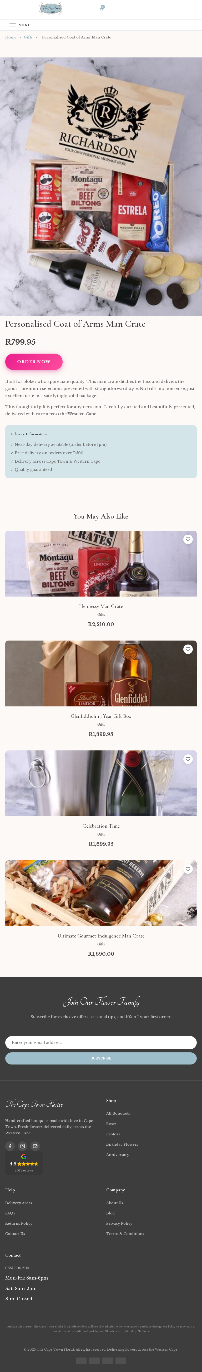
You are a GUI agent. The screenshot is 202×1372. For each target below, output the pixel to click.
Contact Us (15, 1234)
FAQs (10, 1213)
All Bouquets (118, 1113)
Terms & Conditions (125, 1234)
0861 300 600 (17, 1268)
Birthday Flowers (122, 1144)
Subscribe (101, 1058)
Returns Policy (18, 1223)
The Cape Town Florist (33, 1104)
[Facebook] (10, 1146)
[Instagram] (22, 1146)
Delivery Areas (18, 1203)
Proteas (113, 1134)
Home (11, 37)
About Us (114, 1203)
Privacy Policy (119, 1223)
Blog (110, 1213)
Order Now (34, 361)
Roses (111, 1124)
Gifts (28, 37)
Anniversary (117, 1155)
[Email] (35, 1146)
